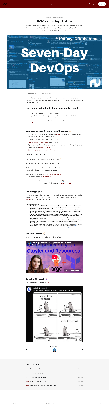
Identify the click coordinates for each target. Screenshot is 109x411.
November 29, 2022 (49, 176)
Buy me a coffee (54, 4)
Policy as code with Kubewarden (38, 142)
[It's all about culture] (54, 369)
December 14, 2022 (65, 183)
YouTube (48, 403)
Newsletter (40, 4)
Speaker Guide (72, 4)
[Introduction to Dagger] (54, 373)
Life (46, 4)
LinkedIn (61, 403)
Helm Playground (44, 147)
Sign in (94, 4)
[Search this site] (89, 4)
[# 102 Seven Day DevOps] (54, 377)
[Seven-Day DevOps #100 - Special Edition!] (54, 385)
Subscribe (102, 4)
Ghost (101, 403)
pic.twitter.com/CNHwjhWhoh (52, 174)
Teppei (55, 150)
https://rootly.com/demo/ (38, 123)
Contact (63, 4)
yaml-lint (59, 134)
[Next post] (82, 349)
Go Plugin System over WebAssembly (39, 150)
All (34, 4)
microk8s (55, 139)
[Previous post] (27, 349)
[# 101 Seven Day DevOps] (54, 381)
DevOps (61, 17)
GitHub (54, 403)
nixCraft (50, 282)
